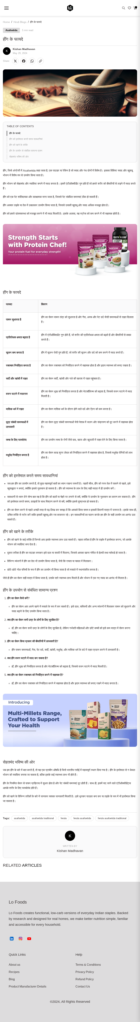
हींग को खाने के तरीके (18, 145)
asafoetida (19, 818)
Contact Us (82, 986)
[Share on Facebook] (23, 61)
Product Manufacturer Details (22, 986)
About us (14, 964)
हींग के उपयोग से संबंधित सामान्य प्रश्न (25, 150)
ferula (64, 818)
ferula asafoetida (82, 818)
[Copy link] (40, 61)
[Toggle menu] (6, 8)
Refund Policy (84, 979)
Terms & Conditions (88, 964)
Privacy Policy (84, 971)
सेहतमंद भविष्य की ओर (19, 156)
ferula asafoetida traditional (112, 818)
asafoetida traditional (43, 818)
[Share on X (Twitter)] (15, 61)
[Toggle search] (123, 8)
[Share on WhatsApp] (32, 61)
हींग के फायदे (14, 133)
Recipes (14, 971)
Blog (12, 979)
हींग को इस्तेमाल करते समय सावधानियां (25, 139)
